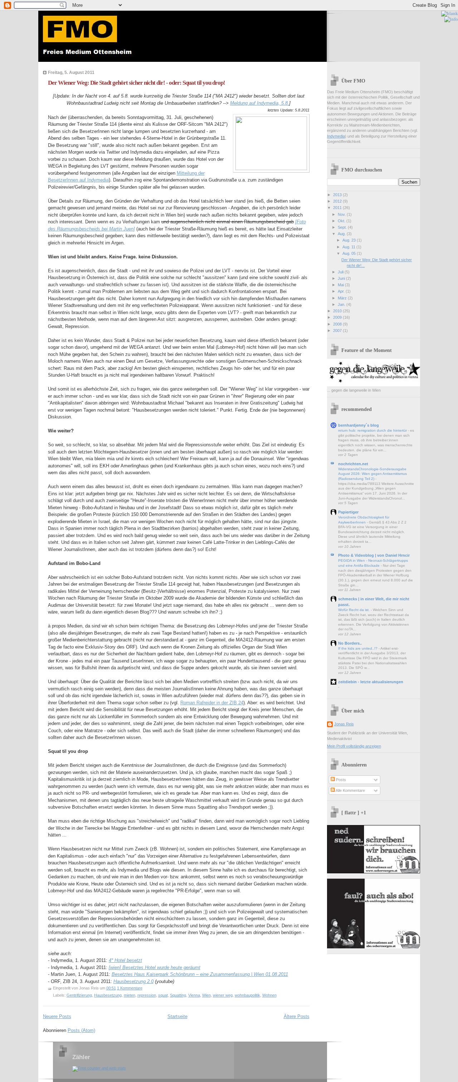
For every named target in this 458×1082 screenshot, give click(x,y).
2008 (338, 324)
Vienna (194, 995)
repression (146, 995)
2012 (338, 201)
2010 (338, 311)
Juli (341, 272)
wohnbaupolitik (247, 995)
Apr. (342, 291)
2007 (338, 330)
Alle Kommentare (350, 790)
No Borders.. (350, 643)
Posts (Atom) (81, 1030)
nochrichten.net (353, 464)
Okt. (342, 221)
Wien (206, 995)
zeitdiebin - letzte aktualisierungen (370, 682)
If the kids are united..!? (358, 648)
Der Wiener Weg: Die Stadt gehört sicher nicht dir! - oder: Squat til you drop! (136, 82)
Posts (340, 780)
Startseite (177, 1016)
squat (163, 995)
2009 (338, 317)
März (343, 298)
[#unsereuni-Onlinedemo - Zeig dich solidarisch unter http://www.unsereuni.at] (424, 13)
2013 (338, 195)
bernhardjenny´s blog (358, 425)
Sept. (343, 227)
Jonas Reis (344, 724)
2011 (338, 207)
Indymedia (336, 136)
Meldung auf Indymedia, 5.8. (259, 103)
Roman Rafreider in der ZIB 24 (211, 702)
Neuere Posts (57, 1016)
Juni (342, 278)
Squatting (178, 995)
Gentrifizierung (79, 995)
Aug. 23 (349, 240)
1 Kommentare (129, 988)
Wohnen (269, 995)
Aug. (342, 234)
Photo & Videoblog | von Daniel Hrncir (374, 555)
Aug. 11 (349, 247)
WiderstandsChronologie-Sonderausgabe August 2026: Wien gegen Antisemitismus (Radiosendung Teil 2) (372, 474)
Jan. (342, 304)
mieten (129, 995)
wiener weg (223, 995)
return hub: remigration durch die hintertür (373, 430)
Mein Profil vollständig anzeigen (354, 746)
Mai (341, 285)
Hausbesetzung (108, 995)
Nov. (342, 214)
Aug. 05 (349, 253)
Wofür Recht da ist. (354, 610)
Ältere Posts (297, 1016)
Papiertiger (348, 512)
